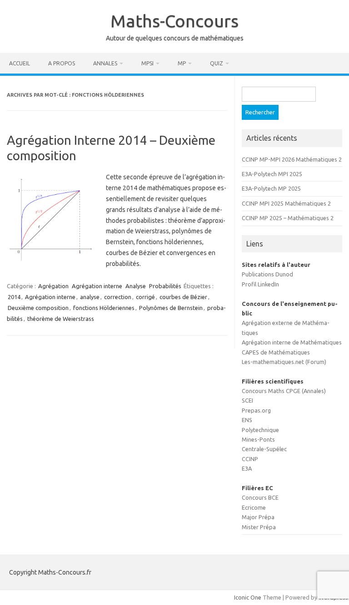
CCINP (250, 459)
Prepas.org (256, 410)
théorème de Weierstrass (60, 318)
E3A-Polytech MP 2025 (271, 188)
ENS (247, 420)
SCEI (247, 400)
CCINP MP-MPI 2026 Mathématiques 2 (292, 159)
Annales (105, 63)
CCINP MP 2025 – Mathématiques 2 (288, 218)
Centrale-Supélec (264, 449)
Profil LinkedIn (260, 284)
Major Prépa (258, 517)
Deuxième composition (38, 308)
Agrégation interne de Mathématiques (292, 342)
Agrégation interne (97, 286)
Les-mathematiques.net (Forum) (284, 362)
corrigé (145, 297)
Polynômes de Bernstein (171, 308)
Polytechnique (260, 430)
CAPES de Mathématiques (276, 352)
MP (182, 63)
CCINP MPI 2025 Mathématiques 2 (286, 203)
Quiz (216, 63)
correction (117, 297)
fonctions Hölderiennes (104, 308)
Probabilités (165, 286)
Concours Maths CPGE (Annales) (284, 391)
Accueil (19, 63)
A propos (61, 63)
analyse (90, 297)
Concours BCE (260, 497)
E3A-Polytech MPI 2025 (272, 174)
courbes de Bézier (183, 297)
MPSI (147, 63)
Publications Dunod (267, 274)
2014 (14, 297)
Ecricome (254, 507)
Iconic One (247, 597)
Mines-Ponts (258, 439)
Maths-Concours (174, 20)
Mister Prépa (259, 527)
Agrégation (53, 286)
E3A (247, 468)
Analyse (135, 286)
